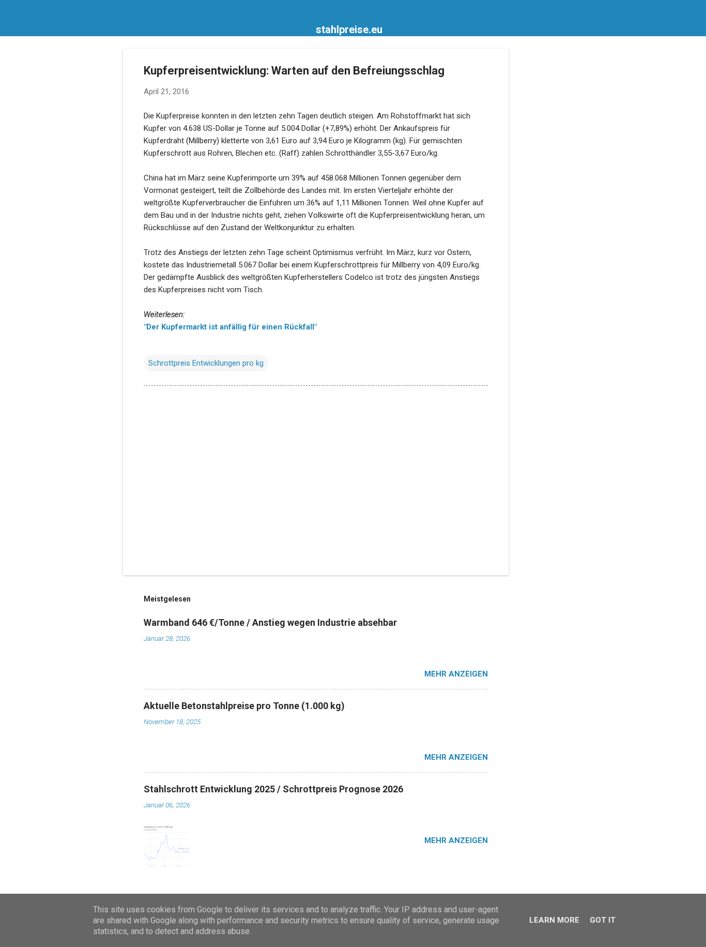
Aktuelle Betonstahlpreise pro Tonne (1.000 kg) (244, 705)
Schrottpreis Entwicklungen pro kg (206, 363)
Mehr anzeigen (456, 674)
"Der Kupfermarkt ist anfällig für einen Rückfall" (230, 327)
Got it (603, 920)
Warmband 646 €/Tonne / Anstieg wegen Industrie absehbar (270, 622)
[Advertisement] (550, 204)
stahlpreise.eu (349, 29)
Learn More (554, 920)
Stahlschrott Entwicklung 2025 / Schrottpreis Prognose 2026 (273, 789)
